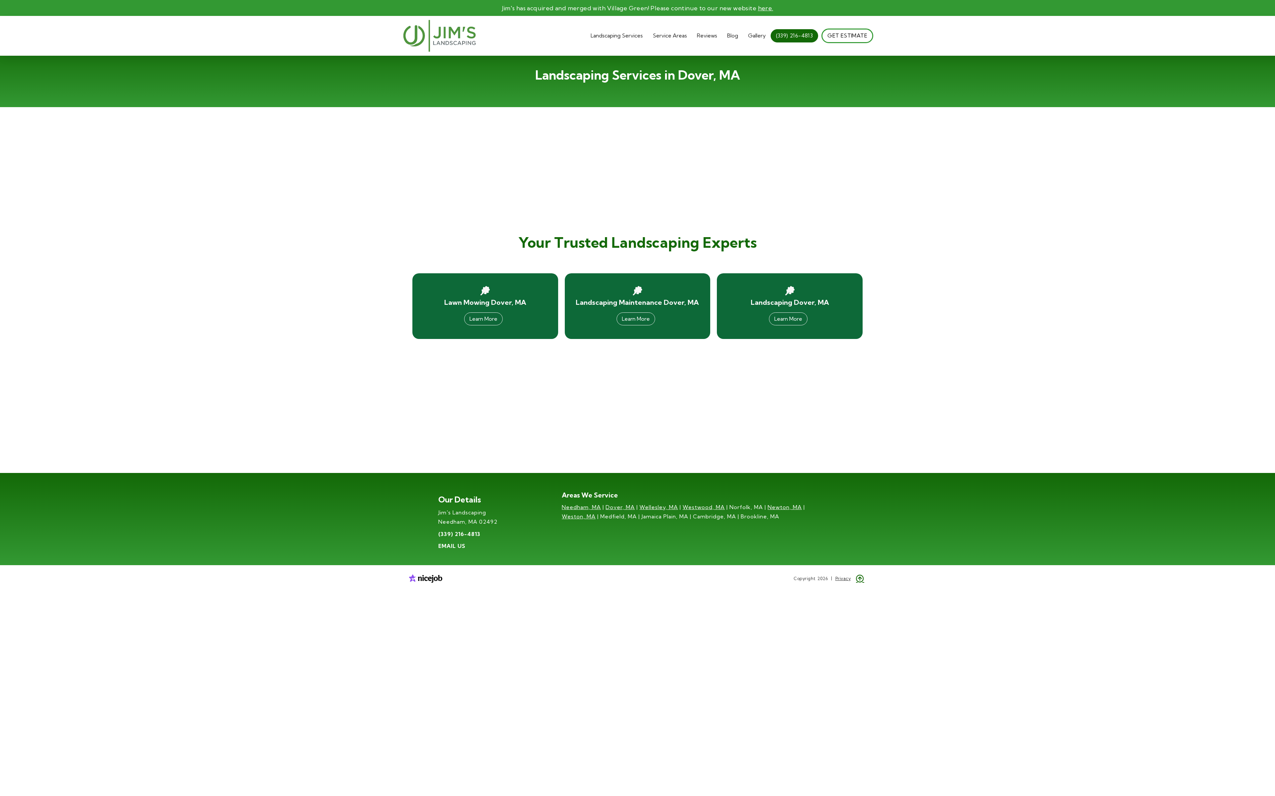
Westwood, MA (704, 507)
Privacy (843, 578)
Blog (732, 35)
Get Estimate (847, 35)
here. (765, 8)
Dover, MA (620, 507)
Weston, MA (579, 516)
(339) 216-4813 (794, 35)
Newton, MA (785, 507)
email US (452, 546)
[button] (617, 35)
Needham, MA (581, 507)
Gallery (757, 35)
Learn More (483, 318)
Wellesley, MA (658, 507)
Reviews (707, 35)
